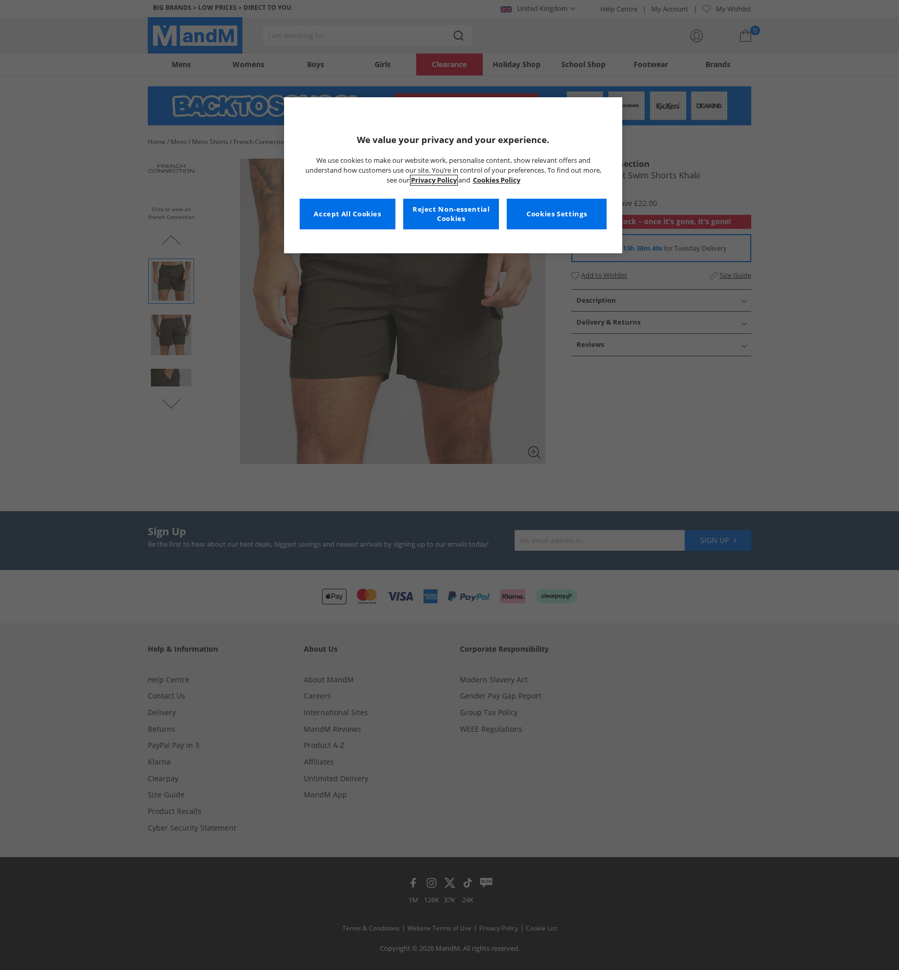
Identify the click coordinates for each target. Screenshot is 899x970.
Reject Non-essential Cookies (451, 214)
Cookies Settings (556, 214)
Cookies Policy (496, 180)
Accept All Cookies (347, 214)
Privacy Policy (434, 180)
